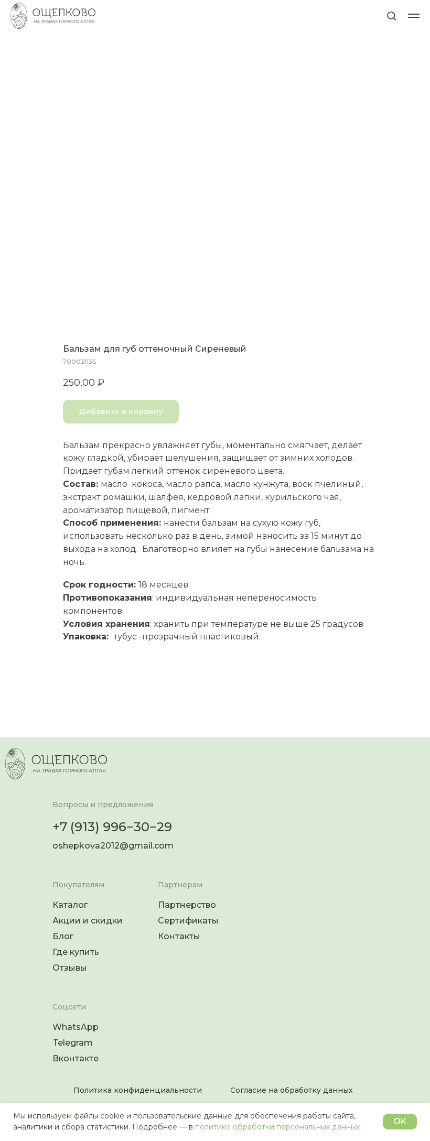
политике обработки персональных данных (277, 1127)
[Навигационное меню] (414, 16)
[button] (391, 15)
